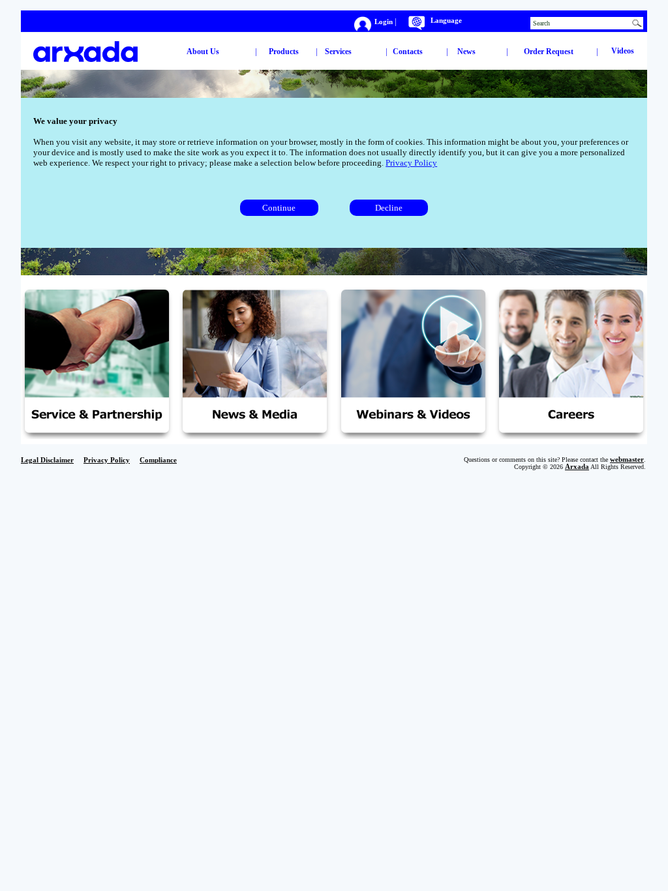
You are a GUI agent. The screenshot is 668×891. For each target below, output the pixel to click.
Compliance (158, 460)
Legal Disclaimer (47, 460)
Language (446, 20)
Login (384, 21)
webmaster (627, 459)
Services (338, 51)
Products (284, 51)
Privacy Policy (411, 163)
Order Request (548, 51)
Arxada (577, 466)
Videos (622, 50)
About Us (203, 51)
